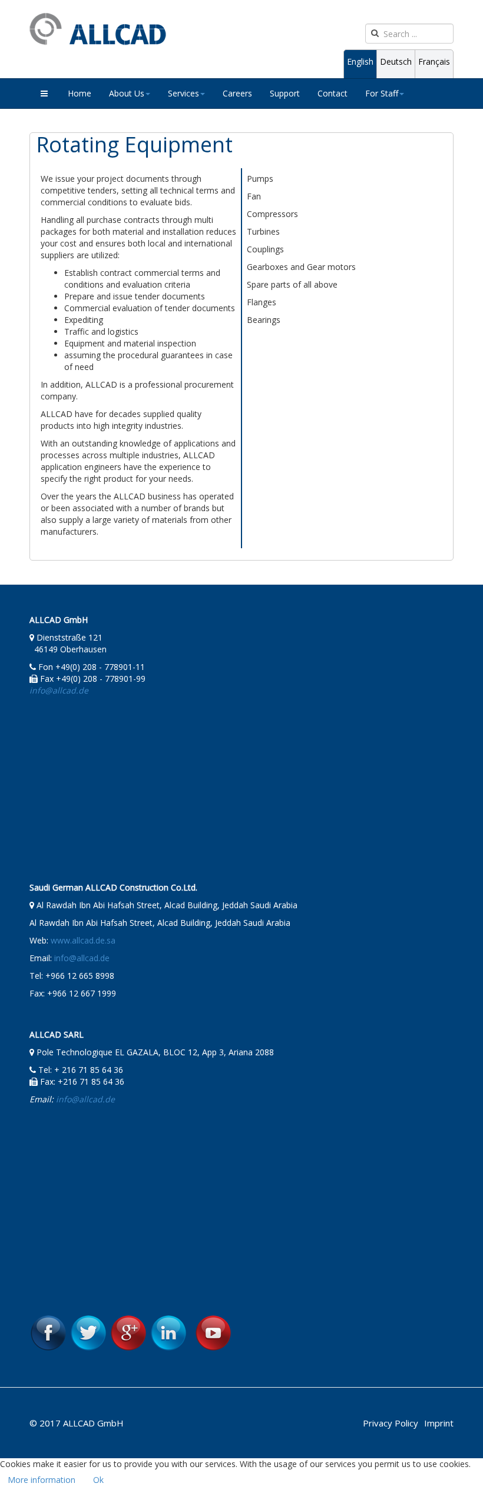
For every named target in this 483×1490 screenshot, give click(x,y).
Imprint (439, 1423)
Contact (332, 93)
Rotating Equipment (134, 144)
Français (434, 61)
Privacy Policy (390, 1423)
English (360, 61)
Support (285, 93)
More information (41, 1479)
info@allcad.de (82, 958)
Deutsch (396, 61)
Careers (237, 93)
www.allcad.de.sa (83, 940)
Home (79, 93)
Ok (98, 1479)
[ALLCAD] (97, 29)
